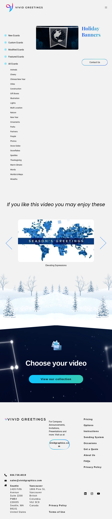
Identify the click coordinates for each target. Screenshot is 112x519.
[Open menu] (106, 7)
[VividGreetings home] (23, 7)
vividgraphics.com (59, 444)
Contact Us (94, 62)
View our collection (56, 379)
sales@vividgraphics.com (26, 480)
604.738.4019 (18, 475)
